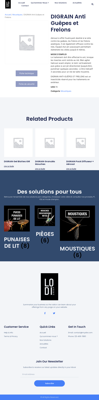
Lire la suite (9, 166)
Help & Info (8, 332)
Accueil (21, 3)
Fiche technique (26, 73)
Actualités (77, 3)
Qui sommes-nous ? (40, 3)
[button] (93, 4)
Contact (25, 5)
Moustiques (17, 15)
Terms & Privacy (11, 336)
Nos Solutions (61, 3)
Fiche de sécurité (26, 84)
